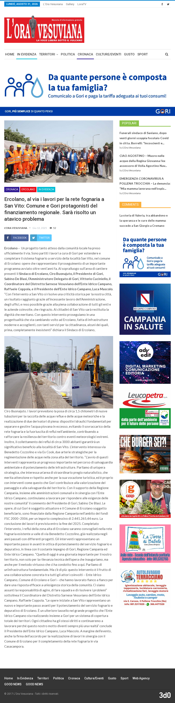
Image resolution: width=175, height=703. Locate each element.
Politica (68, 54)
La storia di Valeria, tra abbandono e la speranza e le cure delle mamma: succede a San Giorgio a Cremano (144, 220)
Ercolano (28, 189)
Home (9, 54)
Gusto (129, 54)
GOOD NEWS (13, 684)
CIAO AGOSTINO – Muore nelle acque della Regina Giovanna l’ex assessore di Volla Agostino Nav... (143, 161)
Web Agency (141, 678)
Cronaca (85, 54)
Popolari (129, 123)
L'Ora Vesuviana (131, 147)
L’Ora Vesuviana (53, 4)
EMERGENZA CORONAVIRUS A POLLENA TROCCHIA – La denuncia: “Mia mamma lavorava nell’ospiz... (145, 184)
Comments (130, 204)
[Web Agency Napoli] (165, 694)
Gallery (70, 4)
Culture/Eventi (108, 54)
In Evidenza (26, 54)
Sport (142, 54)
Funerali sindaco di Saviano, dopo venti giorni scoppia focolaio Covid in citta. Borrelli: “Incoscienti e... (144, 138)
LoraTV (81, 4)
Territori (47, 54)
